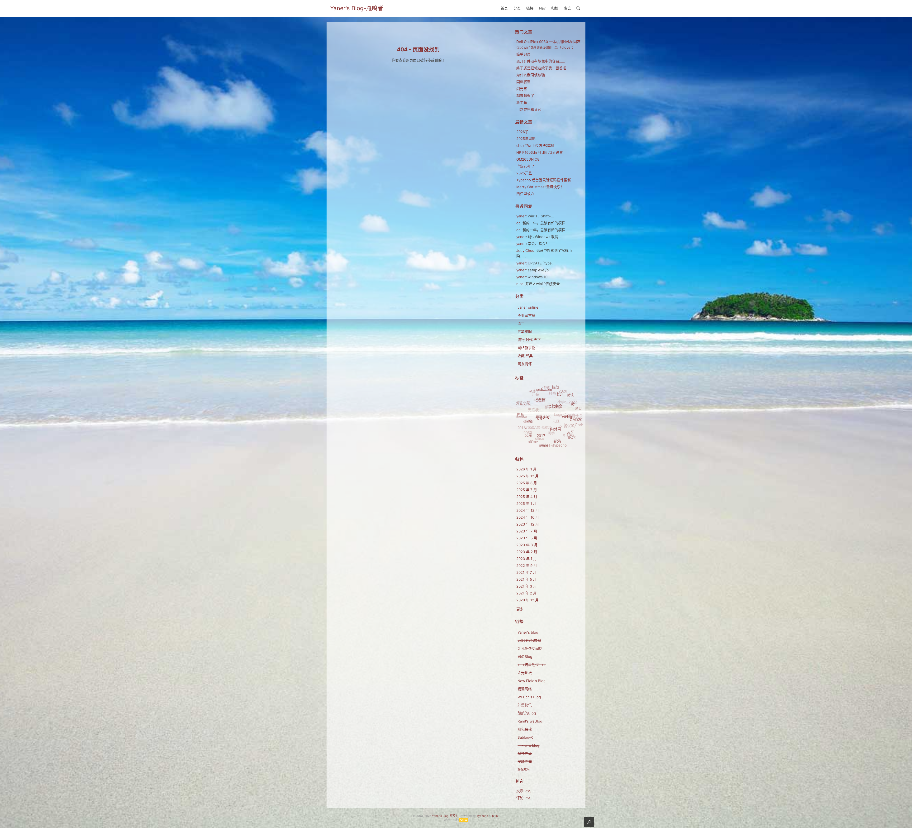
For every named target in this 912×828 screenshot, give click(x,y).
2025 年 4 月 (526, 496)
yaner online (528, 307)
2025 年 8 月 (526, 483)
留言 (567, 8)
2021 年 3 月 (526, 586)
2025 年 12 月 (527, 476)
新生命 (521, 102)
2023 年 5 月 (526, 538)
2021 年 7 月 (526, 572)
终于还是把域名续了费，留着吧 (541, 68)
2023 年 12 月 (527, 524)
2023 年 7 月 (526, 531)
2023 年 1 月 (526, 558)
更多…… (522, 609)
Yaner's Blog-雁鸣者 (356, 8)
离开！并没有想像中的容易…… (540, 61)
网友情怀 (525, 364)
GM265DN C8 (527, 159)
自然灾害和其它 (528, 109)
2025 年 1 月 (526, 503)
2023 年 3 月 (526, 545)
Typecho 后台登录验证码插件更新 (543, 180)
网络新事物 (526, 347)
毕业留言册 (526, 315)
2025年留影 (526, 138)
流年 (521, 323)
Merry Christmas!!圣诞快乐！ (540, 187)
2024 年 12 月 (527, 510)
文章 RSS (524, 791)
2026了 (522, 131)
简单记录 (523, 54)
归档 (554, 8)
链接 (529, 8)
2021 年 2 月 (526, 593)
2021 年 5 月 (526, 579)
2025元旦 (524, 173)
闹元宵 (521, 88)
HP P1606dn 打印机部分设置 (539, 152)
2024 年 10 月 (527, 517)
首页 (504, 8)
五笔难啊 (525, 331)
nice (519, 284)
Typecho (482, 816)
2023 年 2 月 (526, 552)
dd (518, 223)
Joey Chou (525, 250)
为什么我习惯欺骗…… (533, 75)
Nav (542, 8)
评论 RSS (524, 798)
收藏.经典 (525, 356)
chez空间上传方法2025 (535, 145)
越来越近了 (525, 95)
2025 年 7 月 (526, 490)
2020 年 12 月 (527, 600)
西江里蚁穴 (525, 193)
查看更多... (524, 769)
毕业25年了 (525, 166)
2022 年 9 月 (526, 565)
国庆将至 (523, 82)
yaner (521, 216)
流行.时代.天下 (529, 339)
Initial (495, 816)
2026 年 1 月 (526, 469)
